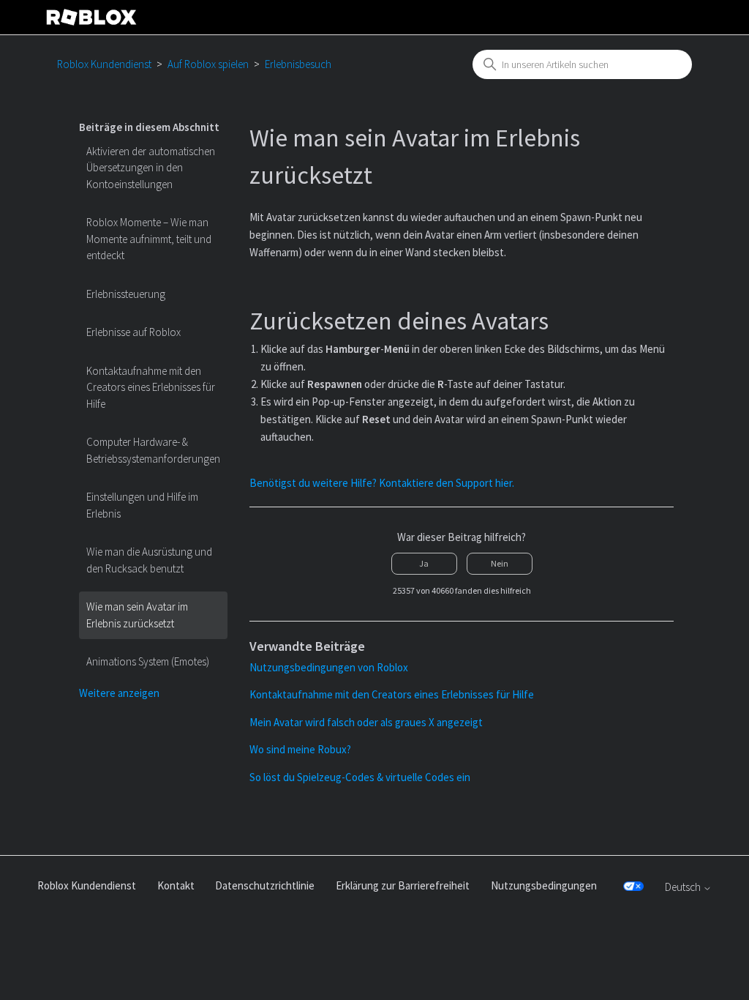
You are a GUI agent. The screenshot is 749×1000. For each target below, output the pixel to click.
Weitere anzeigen (119, 693)
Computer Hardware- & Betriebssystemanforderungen (153, 450)
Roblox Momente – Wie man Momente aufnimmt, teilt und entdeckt (148, 238)
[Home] (91, 17)
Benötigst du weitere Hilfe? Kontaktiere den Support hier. (381, 483)
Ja (424, 563)
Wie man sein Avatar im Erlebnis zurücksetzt (137, 615)
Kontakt (176, 885)
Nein (499, 563)
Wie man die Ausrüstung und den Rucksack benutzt (149, 560)
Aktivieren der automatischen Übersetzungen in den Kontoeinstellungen (150, 167)
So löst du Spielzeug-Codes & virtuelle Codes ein (359, 777)
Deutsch (684, 887)
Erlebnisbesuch (298, 64)
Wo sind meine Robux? (300, 749)
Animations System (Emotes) (147, 661)
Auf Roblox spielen (208, 64)
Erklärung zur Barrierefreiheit (403, 885)
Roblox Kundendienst (104, 64)
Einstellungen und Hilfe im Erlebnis (142, 505)
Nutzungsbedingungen (544, 885)
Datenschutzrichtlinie (265, 885)
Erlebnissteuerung (125, 294)
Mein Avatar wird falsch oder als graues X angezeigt (366, 722)
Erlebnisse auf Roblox (133, 332)
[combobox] (582, 64)
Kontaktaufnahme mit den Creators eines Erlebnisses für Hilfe (150, 387)
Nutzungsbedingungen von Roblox (328, 667)
